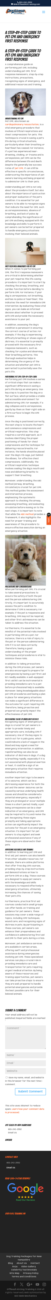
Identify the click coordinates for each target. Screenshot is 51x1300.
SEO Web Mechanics (25, 1296)
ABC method (27, 514)
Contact (35, 1263)
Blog (10, 1263)
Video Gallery (28, 1267)
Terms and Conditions (24, 1277)
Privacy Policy (30, 1273)
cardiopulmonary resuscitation (22, 125)
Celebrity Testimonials (24, 1270)
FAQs (15, 1267)
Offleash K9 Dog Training (20, 1289)
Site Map (14, 1273)
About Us (22, 1263)
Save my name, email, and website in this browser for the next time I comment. (24, 1081)
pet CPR (19, 168)
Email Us (12, 1133)
